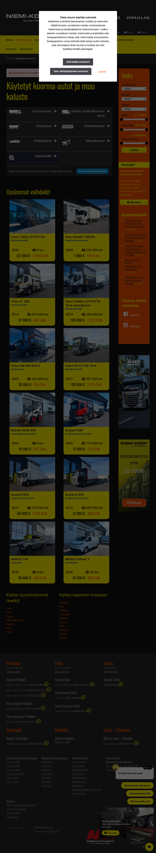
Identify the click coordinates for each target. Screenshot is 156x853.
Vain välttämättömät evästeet (71, 71)
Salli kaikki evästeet (78, 61)
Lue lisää (102, 71)
